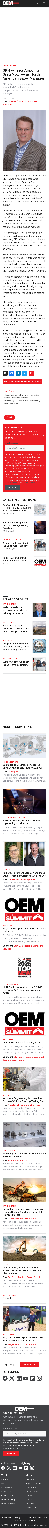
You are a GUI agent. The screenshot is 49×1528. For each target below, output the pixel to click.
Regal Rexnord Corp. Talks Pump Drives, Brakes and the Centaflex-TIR (24, 1339)
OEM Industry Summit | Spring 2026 (21, 1042)
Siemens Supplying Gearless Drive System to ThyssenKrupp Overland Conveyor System (16, 628)
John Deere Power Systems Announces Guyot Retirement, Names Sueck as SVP (24, 874)
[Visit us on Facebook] (5, 1378)
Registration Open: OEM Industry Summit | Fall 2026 (15, 560)
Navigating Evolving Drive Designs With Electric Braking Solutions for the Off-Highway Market (24, 1212)
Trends (6, 1265)
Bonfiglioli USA (15, 772)
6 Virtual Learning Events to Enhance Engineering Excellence (16, 525)
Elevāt (17, 946)
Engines (6, 870)
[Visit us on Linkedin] (19, 1378)
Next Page (30, 1364)
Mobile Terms (11, 483)
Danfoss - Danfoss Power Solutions (25, 1277)
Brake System (9, 604)
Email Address (12, 443)
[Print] (5, 373)
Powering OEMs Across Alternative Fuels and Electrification (24, 1155)
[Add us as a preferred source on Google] (31, 373)
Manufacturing (10, 984)
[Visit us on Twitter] (12, 1378)
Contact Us (20, 1520)
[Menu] (43, 3)
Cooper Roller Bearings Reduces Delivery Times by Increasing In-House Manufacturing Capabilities (16, 646)
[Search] (37, 3)
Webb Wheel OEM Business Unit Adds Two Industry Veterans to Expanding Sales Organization (15, 610)
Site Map (32, 1520)
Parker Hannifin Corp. (18, 1160)
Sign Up (12, 487)
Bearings (7, 1095)
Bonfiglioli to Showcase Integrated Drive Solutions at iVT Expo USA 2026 (17, 508)
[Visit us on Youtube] (25, 1378)
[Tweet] (24, 373)
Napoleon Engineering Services (24, 1105)
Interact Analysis (29, 1057)
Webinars (7, 925)
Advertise (6, 1517)
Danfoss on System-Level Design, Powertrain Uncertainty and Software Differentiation (23, 1270)
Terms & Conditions (38, 1517)
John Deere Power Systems (21, 879)
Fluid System (9, 1151)
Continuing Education (14, 817)
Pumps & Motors (10, 762)
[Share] (11, 373)
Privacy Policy (29, 483)
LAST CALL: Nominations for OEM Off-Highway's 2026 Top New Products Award (23, 990)
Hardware (7, 640)
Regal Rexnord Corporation (22, 1219)
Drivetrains (9, 65)
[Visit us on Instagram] (39, 1378)
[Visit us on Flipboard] (32, 1378)
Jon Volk (7, 1298)
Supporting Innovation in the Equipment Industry (16, 544)
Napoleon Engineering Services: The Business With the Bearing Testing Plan (23, 1099)
